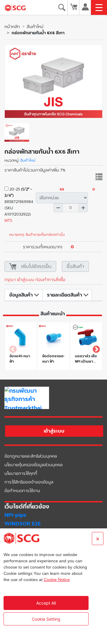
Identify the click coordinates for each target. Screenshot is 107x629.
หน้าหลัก (12, 27)
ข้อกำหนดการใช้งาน (22, 491)
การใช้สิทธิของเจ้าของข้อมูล (29, 482)
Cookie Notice (57, 579)
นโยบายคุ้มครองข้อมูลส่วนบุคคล (33, 465)
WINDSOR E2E (22, 523)
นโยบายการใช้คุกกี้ (20, 473)
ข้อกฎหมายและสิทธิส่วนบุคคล (30, 456)
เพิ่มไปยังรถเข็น (36, 266)
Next (95, 348)
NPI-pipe (15, 515)
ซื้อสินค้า (75, 266)
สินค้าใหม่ (35, 27)
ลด (58, 207)
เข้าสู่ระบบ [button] (54, 431)
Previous (12, 348)
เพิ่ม (83, 207)
